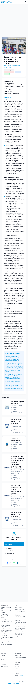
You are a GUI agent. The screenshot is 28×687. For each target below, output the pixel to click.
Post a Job (3, 664)
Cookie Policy (18, 651)
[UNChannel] (6, 2)
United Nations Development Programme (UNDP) (7, 616)
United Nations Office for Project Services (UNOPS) (7, 631)
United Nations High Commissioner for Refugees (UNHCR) (5, 627)
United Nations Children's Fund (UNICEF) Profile (12, 543)
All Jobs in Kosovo (9, 553)
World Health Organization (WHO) (7, 641)
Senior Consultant (16, 85)
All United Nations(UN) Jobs (6, 608)
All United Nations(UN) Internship (6, 611)
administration (10, 277)
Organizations (4, 653)
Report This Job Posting (10, 556)
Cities (2, 657)
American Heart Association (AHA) (19, 619)
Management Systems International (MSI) (20, 629)
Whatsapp (17, 675)
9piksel (24, 681)
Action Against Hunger (20, 611)
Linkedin (17, 666)
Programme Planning (11, 155)
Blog (2, 662)
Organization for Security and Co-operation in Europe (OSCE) (20, 633)
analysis (15, 211)
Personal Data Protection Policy (20, 658)
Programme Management (14, 86)
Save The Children (19, 636)
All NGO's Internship (19, 609)
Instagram (17, 671)
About (2, 651)
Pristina (18, 72)
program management (17, 226)
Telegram (17, 673)
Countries (3, 655)
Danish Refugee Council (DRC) (20, 623)
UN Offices (3, 619)
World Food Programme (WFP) (6, 645)
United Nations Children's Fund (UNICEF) (6, 622)
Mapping (8, 208)
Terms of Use (18, 655)
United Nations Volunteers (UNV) (7, 638)
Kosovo (7, 74)
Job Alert (3, 659)
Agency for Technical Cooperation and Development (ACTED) (20, 615)
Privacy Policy (18, 653)
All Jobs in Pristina (9, 550)
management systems (18, 231)
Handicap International (20, 626)
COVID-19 (19, 340)
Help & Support (4, 666)
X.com (16, 668)
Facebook (17, 664)
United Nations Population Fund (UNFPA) (7, 634)
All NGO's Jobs (18, 607)
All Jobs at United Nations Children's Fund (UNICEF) (13, 547)
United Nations (7, 103)
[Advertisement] (14, 19)
